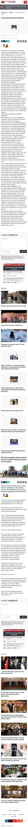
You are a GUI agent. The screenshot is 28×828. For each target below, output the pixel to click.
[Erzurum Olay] (8, 2)
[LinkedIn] (6, 41)
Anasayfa (5, 12)
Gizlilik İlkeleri (21, 814)
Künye (9, 814)
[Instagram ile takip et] (17, 820)
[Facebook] (2, 41)
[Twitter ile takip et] (10, 820)
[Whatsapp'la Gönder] (9, 41)
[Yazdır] (18, 41)
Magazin (11, 12)
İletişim (14, 814)
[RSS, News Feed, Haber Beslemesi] (21, 820)
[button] (21, 41)
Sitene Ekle (13, 816)
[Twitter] (4, 41)
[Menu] (25, 2)
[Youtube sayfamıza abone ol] (14, 820)
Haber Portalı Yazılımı (8, 825)
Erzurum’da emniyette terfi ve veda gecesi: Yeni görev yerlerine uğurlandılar (16, 7)
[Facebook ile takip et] (7, 820)
